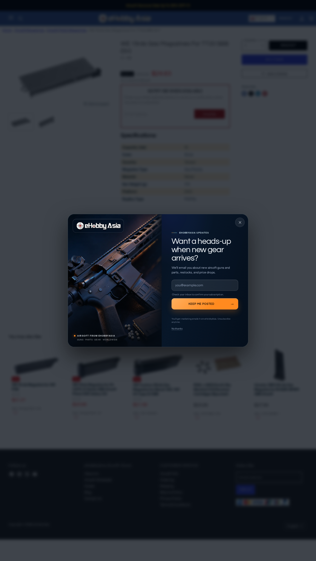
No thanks (177, 328)
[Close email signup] (240, 222)
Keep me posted (201, 303)
